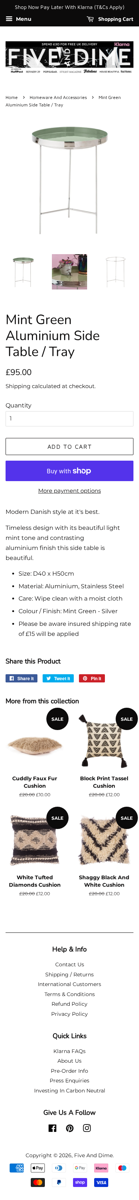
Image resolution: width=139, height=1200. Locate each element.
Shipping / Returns (69, 974)
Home (12, 97)
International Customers (69, 984)
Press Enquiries (69, 1081)
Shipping (18, 386)
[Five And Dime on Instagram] (87, 1130)
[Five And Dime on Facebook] (52, 1130)
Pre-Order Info (69, 1071)
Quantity (19, 405)
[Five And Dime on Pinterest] (70, 1130)
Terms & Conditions (69, 994)
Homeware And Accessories (58, 97)
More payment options (69, 490)
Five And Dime (93, 1155)
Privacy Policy (69, 1014)
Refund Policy (69, 1004)
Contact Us (69, 964)
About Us (69, 1061)
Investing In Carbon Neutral (69, 1091)
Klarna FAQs (69, 1051)
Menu (23, 19)
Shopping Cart (115, 19)
